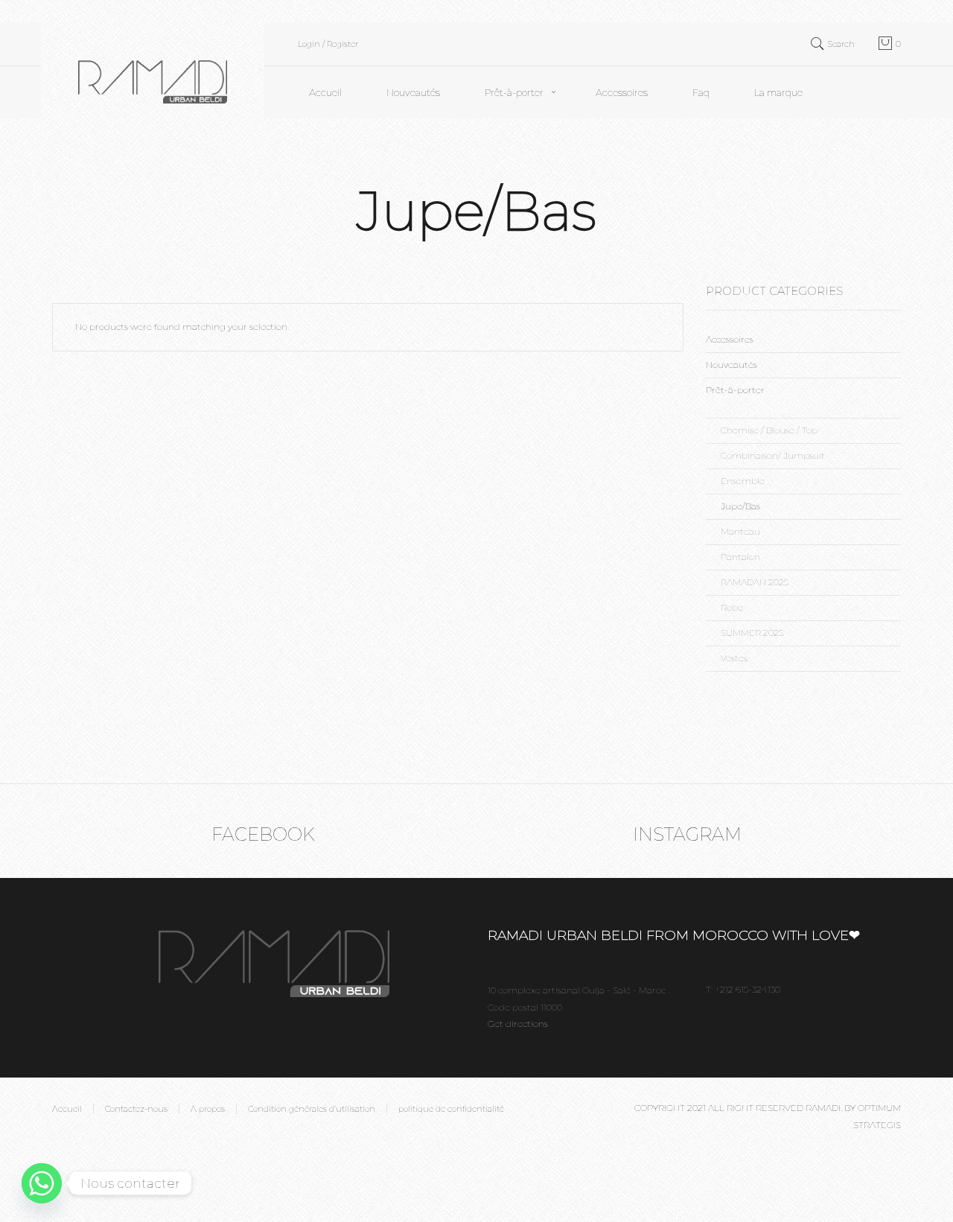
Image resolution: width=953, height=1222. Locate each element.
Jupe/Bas (740, 506)
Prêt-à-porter (514, 92)
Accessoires (622, 92)
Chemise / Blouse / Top (769, 430)
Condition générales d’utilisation (311, 1109)
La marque (778, 92)
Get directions (518, 1023)
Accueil (325, 92)
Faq (701, 92)
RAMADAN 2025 (754, 582)
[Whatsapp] (42, 1183)
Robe (732, 607)
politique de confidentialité (451, 1109)
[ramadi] (152, 69)
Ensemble (743, 480)
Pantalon (740, 556)
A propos (208, 1109)
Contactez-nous (136, 1109)
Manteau (740, 531)
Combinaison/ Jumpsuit (773, 455)
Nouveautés (413, 92)
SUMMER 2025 (752, 632)
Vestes (734, 657)
